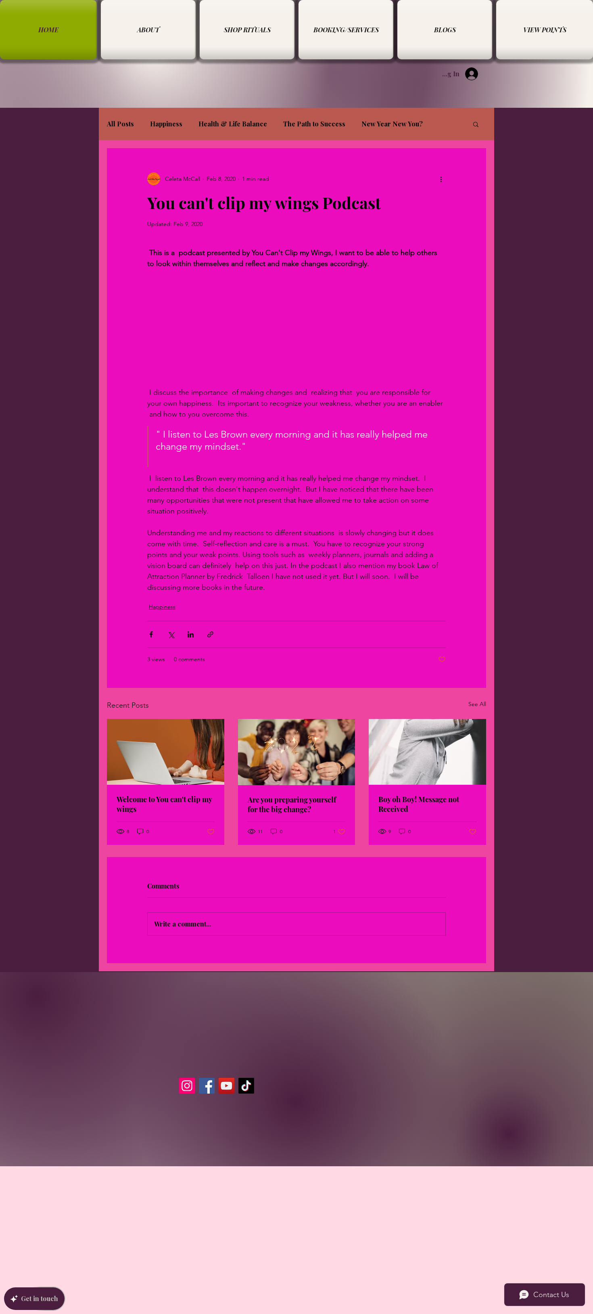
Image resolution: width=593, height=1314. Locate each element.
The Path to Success (314, 123)
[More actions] (441, 179)
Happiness (166, 123)
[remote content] (296, 317)
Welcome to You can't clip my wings (164, 804)
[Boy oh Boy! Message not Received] (427, 752)
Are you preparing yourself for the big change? (292, 804)
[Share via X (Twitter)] (171, 634)
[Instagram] (187, 1086)
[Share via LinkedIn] (190, 634)
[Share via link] (210, 634)
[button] (476, 124)
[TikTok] (246, 1086)
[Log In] (477, 74)
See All (477, 704)
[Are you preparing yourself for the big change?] (296, 752)
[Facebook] (207, 1086)
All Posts (120, 123)
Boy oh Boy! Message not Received (418, 804)
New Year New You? (392, 123)
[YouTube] (226, 1086)
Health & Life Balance (232, 123)
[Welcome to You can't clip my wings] (165, 752)
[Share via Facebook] (151, 634)
